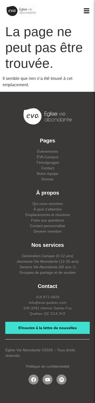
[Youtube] (47, 380)
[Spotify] (61, 380)
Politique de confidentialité (47, 366)
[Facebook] (33, 380)
